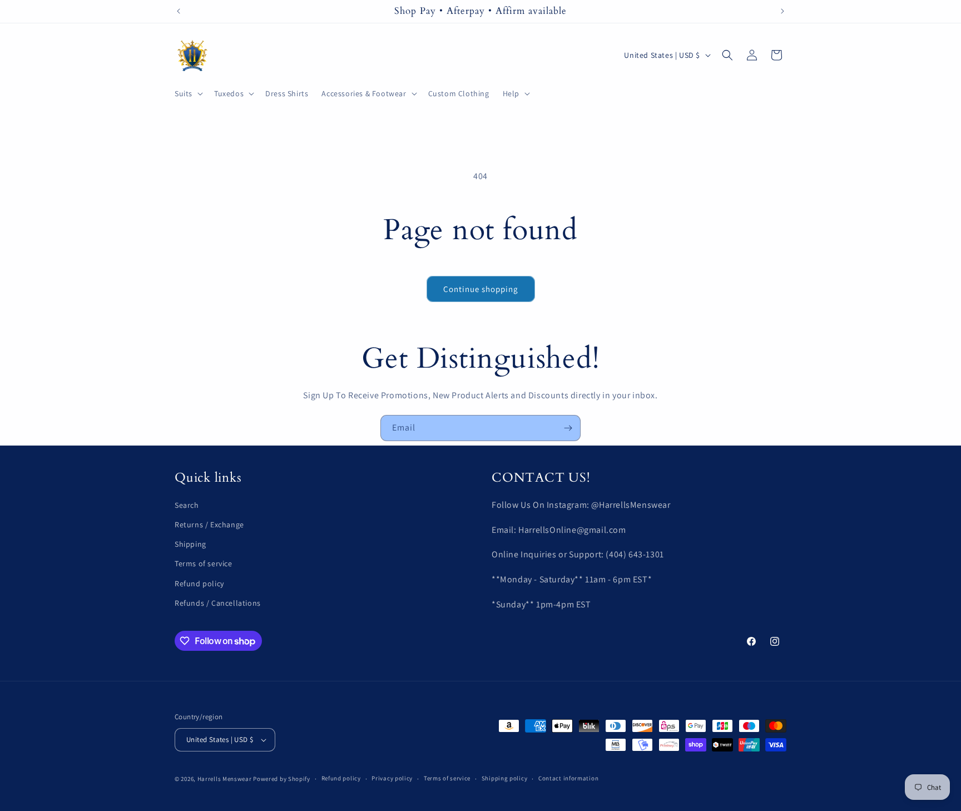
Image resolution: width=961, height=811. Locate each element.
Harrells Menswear (224, 779)
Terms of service (203, 564)
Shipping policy (505, 778)
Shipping (190, 544)
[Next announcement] (782, 11)
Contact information (568, 778)
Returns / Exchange (209, 525)
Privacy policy (392, 778)
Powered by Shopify (281, 779)
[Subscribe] (568, 428)
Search (187, 505)
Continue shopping (480, 289)
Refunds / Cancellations (218, 603)
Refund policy (199, 583)
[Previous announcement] (178, 11)
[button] (187, 93)
